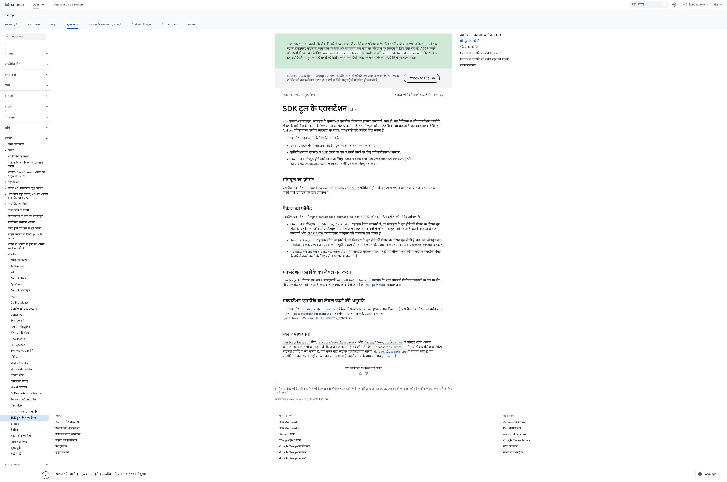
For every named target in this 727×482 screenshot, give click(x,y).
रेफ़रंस (191, 24)
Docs (36, 4)
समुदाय (83, 474)
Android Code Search (68, 4)
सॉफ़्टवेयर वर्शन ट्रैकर (513, 452)
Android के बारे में (65, 474)
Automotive (170, 24)
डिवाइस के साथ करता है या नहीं (105, 24)
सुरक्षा (53, 24)
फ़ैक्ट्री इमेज (61, 446)
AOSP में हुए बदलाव (399, 58)
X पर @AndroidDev (290, 428)
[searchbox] (25, 36)
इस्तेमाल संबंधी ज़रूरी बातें (67, 428)
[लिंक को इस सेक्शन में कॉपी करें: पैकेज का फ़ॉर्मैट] (315, 209)
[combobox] (649, 4)
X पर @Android (288, 422)
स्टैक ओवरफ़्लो (510, 446)
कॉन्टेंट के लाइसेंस (323, 388)
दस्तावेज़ (10, 15)
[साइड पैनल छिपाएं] (45, 475)
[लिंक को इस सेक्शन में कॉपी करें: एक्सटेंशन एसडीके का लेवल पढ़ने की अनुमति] (368, 301)
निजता (118, 474)
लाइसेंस (106, 474)
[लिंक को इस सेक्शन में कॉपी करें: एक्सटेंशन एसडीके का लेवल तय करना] (356, 272)
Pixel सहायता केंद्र (512, 428)
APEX (355, 188)
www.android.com (514, 434)
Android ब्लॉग (287, 434)
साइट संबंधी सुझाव (136, 474)
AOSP (286, 95)
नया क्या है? (11, 24)
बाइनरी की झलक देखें (66, 440)
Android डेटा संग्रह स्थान (67, 422)
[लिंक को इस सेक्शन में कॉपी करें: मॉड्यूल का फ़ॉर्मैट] (318, 180)
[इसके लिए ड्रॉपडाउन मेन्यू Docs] (45, 4)
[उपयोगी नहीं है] (441, 95)
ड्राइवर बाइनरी (62, 452)
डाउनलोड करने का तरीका (67, 434)
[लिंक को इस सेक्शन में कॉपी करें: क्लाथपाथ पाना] (314, 334)
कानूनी (94, 474)
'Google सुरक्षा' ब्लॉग (290, 440)
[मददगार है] (436, 95)
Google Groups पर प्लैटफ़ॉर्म (294, 446)
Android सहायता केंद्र (514, 422)
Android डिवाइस (141, 24)
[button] (22, 54)
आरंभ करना (34, 24)
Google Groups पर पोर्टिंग (293, 458)
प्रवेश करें (717, 4)
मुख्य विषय (72, 24)
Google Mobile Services (517, 440)
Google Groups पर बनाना (293, 452)
